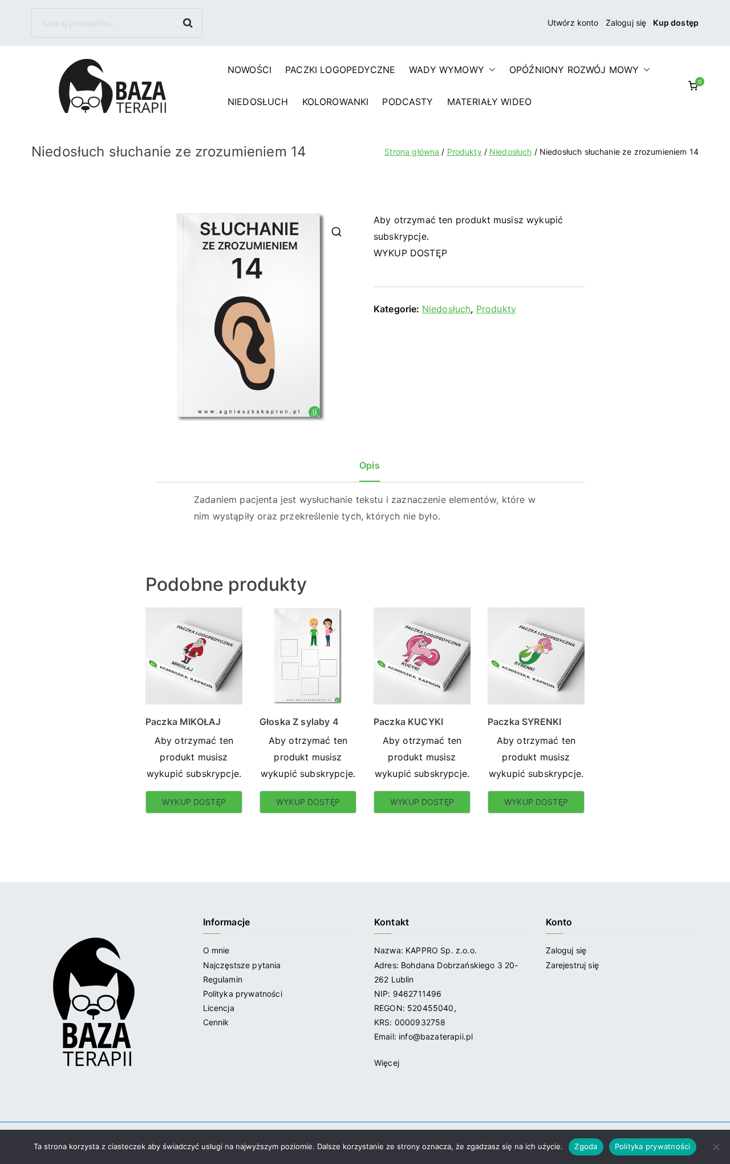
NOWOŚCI (249, 69)
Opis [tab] (369, 465)
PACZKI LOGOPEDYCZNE (340, 69)
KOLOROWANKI (335, 101)
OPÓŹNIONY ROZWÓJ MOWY (574, 69)
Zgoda (585, 1146)
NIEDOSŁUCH (258, 101)
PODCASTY (407, 101)
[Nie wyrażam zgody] (715, 1147)
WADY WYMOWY (446, 69)
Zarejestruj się (574, 965)
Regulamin (222, 979)
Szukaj (189, 22)
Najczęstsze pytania (242, 965)
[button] (490, 70)
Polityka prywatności (242, 993)
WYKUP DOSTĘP (410, 253)
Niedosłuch (510, 151)
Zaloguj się (626, 22)
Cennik (216, 1022)
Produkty (464, 151)
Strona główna (411, 151)
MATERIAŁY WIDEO (489, 101)
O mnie (216, 950)
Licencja (218, 1008)
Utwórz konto (573, 22)
